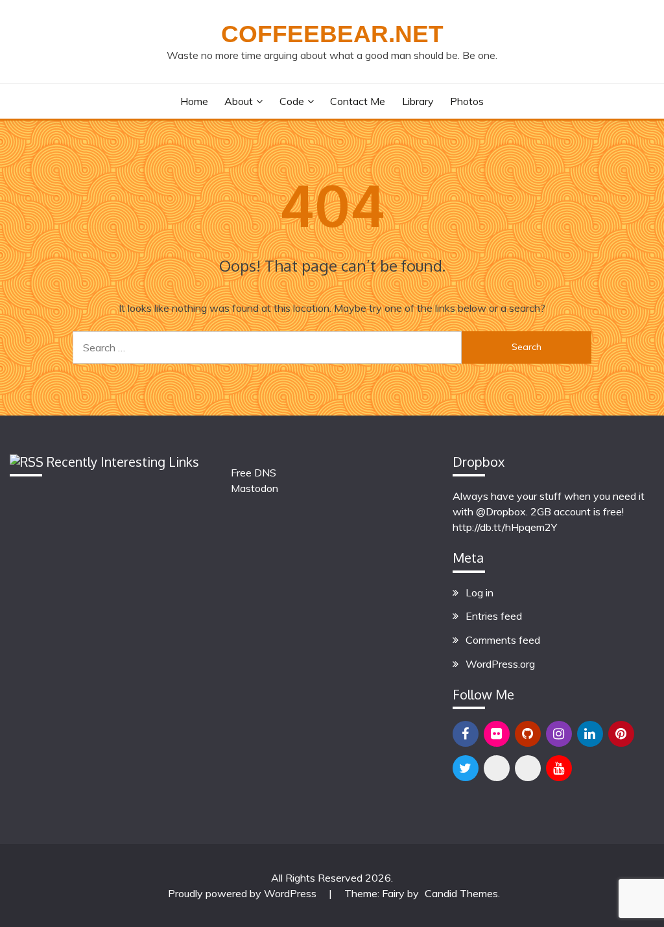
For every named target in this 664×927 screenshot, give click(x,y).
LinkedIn (590, 734)
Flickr (497, 734)
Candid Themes (461, 893)
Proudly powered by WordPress (243, 893)
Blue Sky (497, 768)
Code (291, 101)
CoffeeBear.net (332, 34)
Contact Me (357, 101)
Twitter (466, 768)
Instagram (559, 734)
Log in (479, 592)
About (238, 101)
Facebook (466, 734)
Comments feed (503, 639)
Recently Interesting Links (123, 461)
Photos (467, 101)
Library (418, 101)
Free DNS (253, 472)
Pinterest (621, 734)
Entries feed (494, 615)
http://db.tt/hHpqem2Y (505, 527)
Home (194, 101)
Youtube (559, 768)
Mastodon (254, 488)
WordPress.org (500, 663)
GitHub (528, 734)
